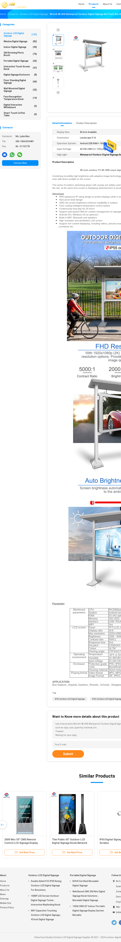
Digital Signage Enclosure (20, 74)
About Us (4, 890)
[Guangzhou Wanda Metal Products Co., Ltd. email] (4, 154)
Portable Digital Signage (20, 61)
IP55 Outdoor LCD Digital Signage (70, 699)
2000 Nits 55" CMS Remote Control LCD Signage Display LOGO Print (21, 843)
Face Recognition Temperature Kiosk (20, 97)
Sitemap (4, 898)
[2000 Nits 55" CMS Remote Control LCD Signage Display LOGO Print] (25, 813)
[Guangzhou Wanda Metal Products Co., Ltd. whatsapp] (12, 154)
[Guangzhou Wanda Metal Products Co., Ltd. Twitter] (114, 922)
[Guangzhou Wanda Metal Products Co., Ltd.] (14, 4)
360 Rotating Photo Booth (20, 53)
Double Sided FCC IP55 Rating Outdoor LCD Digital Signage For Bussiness (46, 885)
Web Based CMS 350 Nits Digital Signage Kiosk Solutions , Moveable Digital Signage (88, 896)
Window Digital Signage (20, 41)
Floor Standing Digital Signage (20, 81)
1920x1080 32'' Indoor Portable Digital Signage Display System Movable (88, 910)
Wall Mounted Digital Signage (20, 89)
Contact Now (20, 163)
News (3, 894)
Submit (68, 754)
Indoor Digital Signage (20, 47)
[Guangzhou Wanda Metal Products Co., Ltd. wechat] (19, 154)
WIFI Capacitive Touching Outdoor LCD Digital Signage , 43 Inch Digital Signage (46, 915)
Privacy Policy (7, 907)
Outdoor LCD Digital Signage (20, 34)
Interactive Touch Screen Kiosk (20, 67)
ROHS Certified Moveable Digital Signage (85, 883)
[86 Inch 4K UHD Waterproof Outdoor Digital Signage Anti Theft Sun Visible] (92, 54)
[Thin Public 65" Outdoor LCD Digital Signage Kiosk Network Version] (72, 813)
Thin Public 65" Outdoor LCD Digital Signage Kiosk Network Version (69, 843)
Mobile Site (5, 903)
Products (4, 885)
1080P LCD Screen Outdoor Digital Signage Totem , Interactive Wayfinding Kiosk (45, 900)
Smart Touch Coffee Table (20, 114)
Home (3, 881)
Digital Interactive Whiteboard (20, 106)
